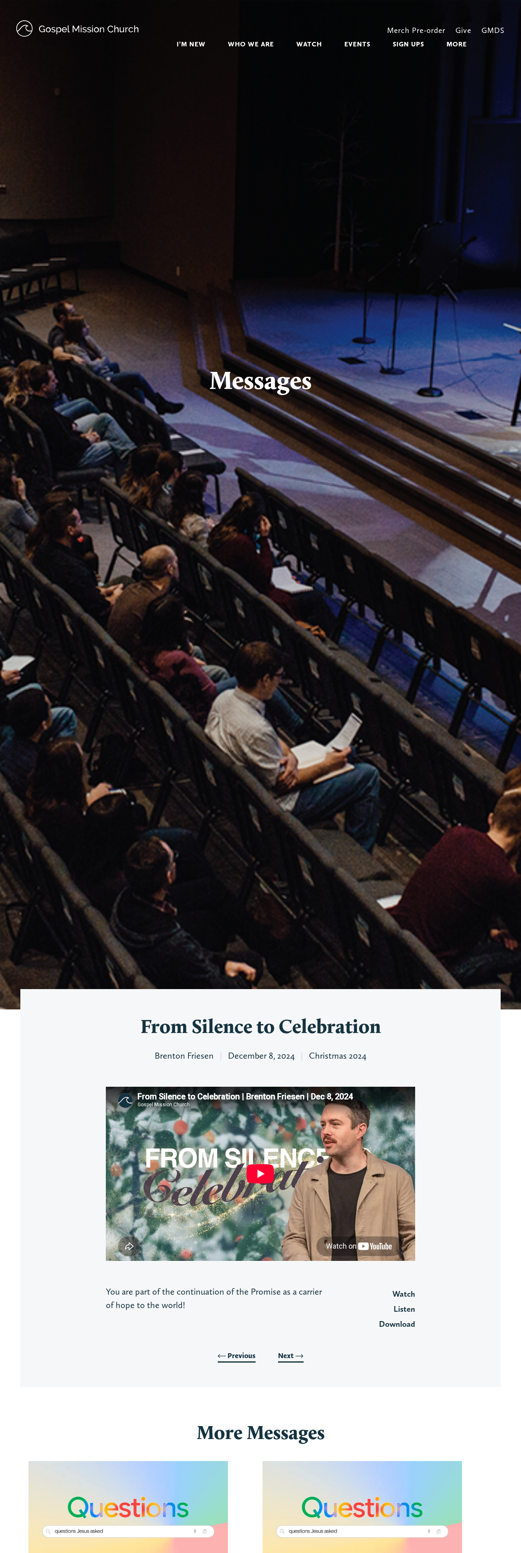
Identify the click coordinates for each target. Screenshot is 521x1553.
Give (463, 30)
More (457, 44)
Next (287, 1355)
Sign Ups (408, 44)
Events (357, 44)
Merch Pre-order (416, 30)
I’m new (191, 44)
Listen (404, 1309)
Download (397, 1324)
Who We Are (251, 44)
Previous (241, 1355)
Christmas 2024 (337, 1055)
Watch (309, 44)
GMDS (493, 30)
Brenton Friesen (184, 1055)
